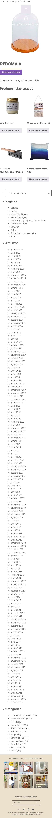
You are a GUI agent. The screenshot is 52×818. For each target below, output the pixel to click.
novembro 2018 (18, 546)
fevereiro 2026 (17, 268)
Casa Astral (16, 744)
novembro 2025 (18, 278)
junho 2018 (16, 562)
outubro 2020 (17, 472)
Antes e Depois (18, 728)
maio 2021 (16, 450)
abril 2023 (15, 377)
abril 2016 (15, 645)
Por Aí (14, 750)
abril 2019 (15, 530)
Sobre (13, 230)
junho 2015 (16, 677)
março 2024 (16, 342)
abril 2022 (15, 415)
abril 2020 (15, 492)
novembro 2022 (18, 393)
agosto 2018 (17, 555)
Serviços (15, 227)
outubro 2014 (17, 702)
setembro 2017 (18, 590)
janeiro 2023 (16, 386)
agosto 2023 (17, 364)
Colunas (14, 207)
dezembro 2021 (18, 428)
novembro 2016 (18, 622)
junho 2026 (16, 256)
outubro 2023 (17, 358)
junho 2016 (16, 638)
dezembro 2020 (18, 466)
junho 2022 (16, 409)
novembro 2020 (18, 469)
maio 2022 (16, 412)
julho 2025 (15, 291)
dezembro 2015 (18, 657)
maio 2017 (16, 603)
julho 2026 (15, 253)
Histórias (15, 722)
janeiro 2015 (16, 692)
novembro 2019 (18, 508)
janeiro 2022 (16, 425)
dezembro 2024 (18, 313)
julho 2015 (15, 673)
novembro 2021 (18, 431)
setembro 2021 (18, 437)
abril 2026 (15, 262)
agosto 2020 (17, 479)
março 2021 (16, 457)
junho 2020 (16, 485)
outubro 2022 (17, 396)
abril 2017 (15, 606)
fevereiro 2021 (17, 460)
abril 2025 (15, 300)
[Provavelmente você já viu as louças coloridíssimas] (10, 768)
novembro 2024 (18, 316)
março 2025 (16, 304)
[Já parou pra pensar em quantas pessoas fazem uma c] (10, 782)
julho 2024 (15, 329)
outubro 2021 (17, 434)
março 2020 (16, 495)
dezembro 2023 (18, 351)
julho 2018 (15, 559)
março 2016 (16, 648)
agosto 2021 (17, 441)
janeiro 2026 (16, 272)
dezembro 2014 (18, 696)
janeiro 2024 (16, 348)
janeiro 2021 (16, 463)
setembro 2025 (18, 284)
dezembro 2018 (18, 543)
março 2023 (16, 380)
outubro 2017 (17, 587)
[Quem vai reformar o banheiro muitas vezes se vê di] (41, 768)
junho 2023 (16, 370)
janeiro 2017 (16, 616)
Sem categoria (17, 80)
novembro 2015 (18, 661)
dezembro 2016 (18, 619)
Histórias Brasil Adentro (21, 715)
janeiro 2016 (16, 654)
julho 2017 (15, 597)
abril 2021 (15, 453)
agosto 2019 (17, 517)
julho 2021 (15, 444)
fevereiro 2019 (17, 536)
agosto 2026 (17, 249)
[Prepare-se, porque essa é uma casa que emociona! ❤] (26, 782)
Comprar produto (11, 72)
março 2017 (16, 610)
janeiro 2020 (16, 501)
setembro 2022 (18, 399)
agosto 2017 (17, 594)
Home (14, 211)
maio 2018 (16, 565)
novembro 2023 (18, 355)
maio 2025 (16, 297)
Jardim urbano (17, 737)
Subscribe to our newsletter (23, 233)
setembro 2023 (18, 361)
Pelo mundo (16, 731)
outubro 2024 (17, 319)
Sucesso (15, 236)
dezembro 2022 (18, 390)
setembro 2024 (18, 323)
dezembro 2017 (18, 581)
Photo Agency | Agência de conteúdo (28, 220)
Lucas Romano (23, 815)
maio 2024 (16, 335)
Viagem (14, 734)
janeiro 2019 (16, 539)
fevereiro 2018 (17, 575)
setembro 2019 (18, 514)
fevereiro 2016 (17, 651)
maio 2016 (16, 641)
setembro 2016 (18, 629)
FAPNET (38, 815)
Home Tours (16, 725)
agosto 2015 (17, 670)
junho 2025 (16, 294)
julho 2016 (15, 635)
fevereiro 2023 (17, 383)
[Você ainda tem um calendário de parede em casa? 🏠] (41, 782)
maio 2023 (16, 374)
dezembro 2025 (18, 275)
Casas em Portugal (19, 718)
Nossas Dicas (17, 741)
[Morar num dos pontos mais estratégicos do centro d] (26, 768)
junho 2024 (16, 332)
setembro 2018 (18, 552)
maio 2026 (16, 259)
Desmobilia (33, 80)
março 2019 (16, 533)
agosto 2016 (17, 632)
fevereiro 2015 (17, 689)
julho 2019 (15, 520)
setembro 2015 (18, 667)
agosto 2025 (17, 288)
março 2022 (16, 418)
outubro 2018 (17, 549)
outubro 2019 (17, 511)
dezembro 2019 (18, 504)
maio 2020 (16, 488)
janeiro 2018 (16, 578)
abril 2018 (15, 568)
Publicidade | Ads (19, 223)
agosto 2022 (17, 402)
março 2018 (16, 571)
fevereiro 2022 (17, 421)
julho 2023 (15, 367)
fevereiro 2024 (17, 345)
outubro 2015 (17, 664)
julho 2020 (15, 482)
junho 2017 (16, 600)
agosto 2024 (17, 326)
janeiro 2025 (16, 310)
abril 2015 (15, 683)
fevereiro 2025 (17, 307)
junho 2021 (16, 447)
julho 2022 (15, 406)
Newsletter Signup (19, 214)
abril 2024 (15, 339)
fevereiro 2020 (17, 498)
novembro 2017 (18, 584)
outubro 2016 (17, 626)
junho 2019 (16, 523)
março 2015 (16, 686)
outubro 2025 (17, 281)
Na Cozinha (16, 747)
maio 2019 (16, 527)
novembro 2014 (18, 699)
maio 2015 (16, 680)
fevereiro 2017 (17, 613)
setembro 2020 (18, 476)
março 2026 (16, 265)
